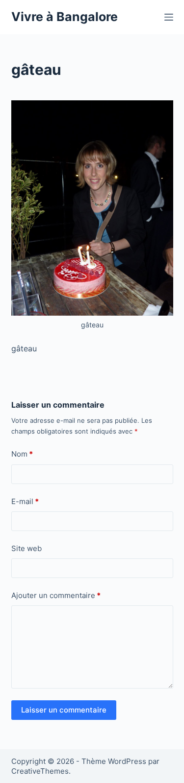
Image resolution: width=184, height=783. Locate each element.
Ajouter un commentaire (56, 595)
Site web (26, 548)
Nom (22, 454)
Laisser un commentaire (63, 709)
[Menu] (168, 17)
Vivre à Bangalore (64, 16)
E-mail (25, 501)
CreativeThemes (40, 771)
